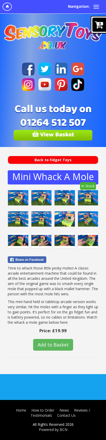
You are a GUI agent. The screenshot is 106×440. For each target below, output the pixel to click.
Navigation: (79, 6)
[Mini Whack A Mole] (18, 198)
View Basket (56, 135)
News (64, 410)
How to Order (42, 410)
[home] (7, 7)
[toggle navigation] (96, 6)
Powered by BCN (53, 429)
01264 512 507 (53, 124)
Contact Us (66, 415)
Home (21, 410)
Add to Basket (53, 345)
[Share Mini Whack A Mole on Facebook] (53, 259)
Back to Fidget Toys (53, 159)
